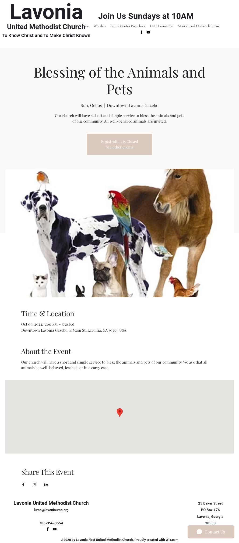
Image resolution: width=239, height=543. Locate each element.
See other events (120, 146)
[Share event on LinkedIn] (46, 484)
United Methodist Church (46, 27)
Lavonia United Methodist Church (51, 503)
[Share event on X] (35, 484)
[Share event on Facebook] (23, 484)
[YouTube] (148, 32)
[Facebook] (141, 32)
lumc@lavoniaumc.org (51, 510)
